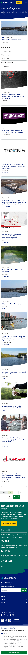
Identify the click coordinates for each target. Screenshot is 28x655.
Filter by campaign (7, 62)
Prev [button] (4, 492)
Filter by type (5, 47)
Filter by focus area (7, 55)
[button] (16, 497)
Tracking (6, 633)
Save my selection (14, 652)
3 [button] (20, 492)
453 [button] (10, 497)
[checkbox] (2, 633)
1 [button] (10, 492)
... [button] (25, 492)
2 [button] (15, 492)
